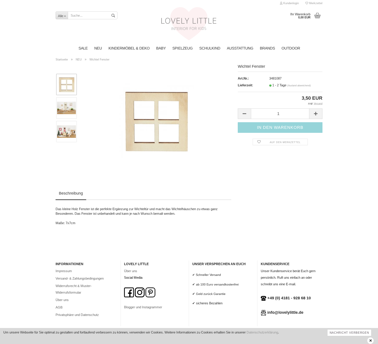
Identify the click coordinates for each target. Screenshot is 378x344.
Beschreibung (71, 193)
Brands (267, 48)
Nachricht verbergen (349, 332)
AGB (59, 307)
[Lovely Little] (189, 25)
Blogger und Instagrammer (143, 307)
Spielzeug (182, 48)
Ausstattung (240, 48)
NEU (98, 48)
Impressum (64, 271)
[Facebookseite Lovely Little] (129, 292)
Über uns (62, 300)
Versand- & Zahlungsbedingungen (80, 278)
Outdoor (291, 48)
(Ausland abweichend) (299, 85)
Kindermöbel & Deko (129, 48)
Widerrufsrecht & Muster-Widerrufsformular (74, 289)
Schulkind (209, 48)
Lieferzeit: (245, 85)
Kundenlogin (290, 3)
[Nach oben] (366, 337)
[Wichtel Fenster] (156, 119)
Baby (161, 48)
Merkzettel (315, 3)
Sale (83, 48)
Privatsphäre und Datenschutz (77, 315)
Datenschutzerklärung (262, 332)
